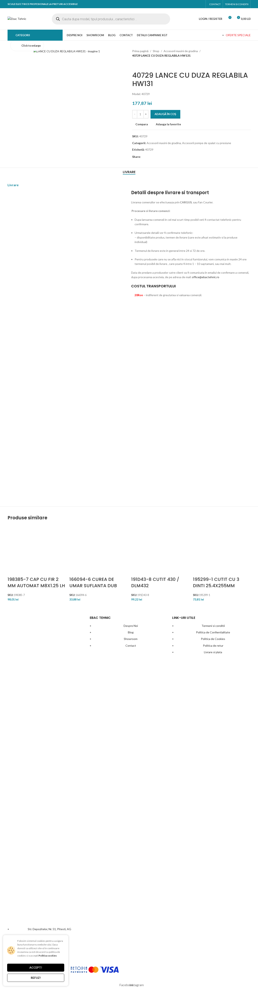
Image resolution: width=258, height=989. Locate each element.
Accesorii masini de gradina (181, 51)
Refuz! (36, 977)
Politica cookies (48, 955)
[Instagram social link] (199, 4)
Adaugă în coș (165, 114)
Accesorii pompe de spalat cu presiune (206, 143)
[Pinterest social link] (158, 156)
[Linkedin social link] (165, 156)
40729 (149, 149)
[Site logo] (17, 18)
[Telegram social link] (172, 156)
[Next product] (144, 64)
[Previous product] (134, 64)
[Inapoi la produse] (139, 64)
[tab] (129, 172)
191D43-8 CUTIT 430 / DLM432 (155, 582)
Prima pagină (140, 51)
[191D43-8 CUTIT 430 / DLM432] (155, 550)
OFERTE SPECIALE (238, 35)
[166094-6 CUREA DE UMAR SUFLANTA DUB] (93, 550)
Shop (156, 51)
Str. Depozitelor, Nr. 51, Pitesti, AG (49, 929)
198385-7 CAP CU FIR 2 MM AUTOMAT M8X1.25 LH (36, 582)
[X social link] (151, 156)
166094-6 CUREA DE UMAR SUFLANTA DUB (93, 582)
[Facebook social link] (192, 4)
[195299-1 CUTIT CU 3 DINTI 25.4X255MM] (217, 550)
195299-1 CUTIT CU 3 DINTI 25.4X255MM (216, 582)
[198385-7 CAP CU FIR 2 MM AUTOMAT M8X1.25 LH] (31, 550)
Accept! (35, 967)
